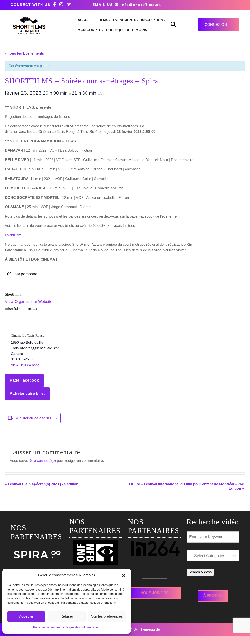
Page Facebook (24, 380)
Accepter (26, 616)
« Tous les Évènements (24, 53)
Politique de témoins (46, 627)
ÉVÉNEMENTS (124, 20)
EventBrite (13, 235)
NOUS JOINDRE (154, 593)
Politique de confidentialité (80, 627)
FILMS (103, 20)
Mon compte (89, 30)
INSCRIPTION (152, 20)
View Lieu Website (25, 365)
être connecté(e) (43, 460)
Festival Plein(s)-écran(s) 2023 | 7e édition (41, 484)
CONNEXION (216, 24)
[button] (123, 575)
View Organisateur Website (28, 302)
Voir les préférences (107, 616)
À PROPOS (213, 595)
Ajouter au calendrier (33, 418)
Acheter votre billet (27, 393)
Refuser (66, 616)
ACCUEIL (85, 20)
